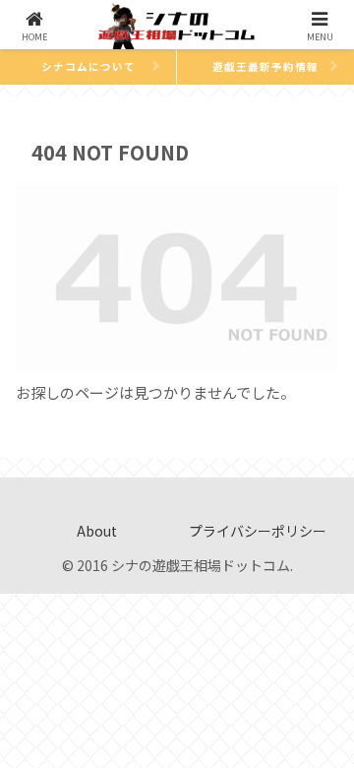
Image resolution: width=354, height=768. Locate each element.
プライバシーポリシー (257, 531)
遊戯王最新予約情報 (265, 66)
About (97, 531)
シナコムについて (88, 66)
